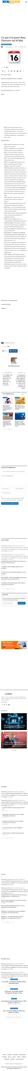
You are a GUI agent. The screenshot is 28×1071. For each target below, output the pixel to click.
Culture (19, 1057)
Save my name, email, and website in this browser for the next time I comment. (13, 499)
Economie (4, 1057)
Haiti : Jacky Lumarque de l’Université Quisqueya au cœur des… (14, 744)
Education (7, 1059)
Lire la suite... (4, 702)
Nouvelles (15, 1054)
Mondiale (4, 44)
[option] (14, 731)
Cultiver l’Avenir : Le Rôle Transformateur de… (13, 833)
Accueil (4, 1054)
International (14, 979)
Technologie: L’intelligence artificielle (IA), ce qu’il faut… (14, 726)
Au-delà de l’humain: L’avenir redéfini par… (12, 827)
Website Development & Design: (8, 1067)
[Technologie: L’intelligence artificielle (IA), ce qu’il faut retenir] (14, 721)
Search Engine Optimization (13, 1068)
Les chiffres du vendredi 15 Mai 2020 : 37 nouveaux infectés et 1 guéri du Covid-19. (7, 380)
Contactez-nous (19, 1059)
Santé (14, 1057)
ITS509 (24, 1067)
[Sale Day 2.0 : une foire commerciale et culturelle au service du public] (20, 400)
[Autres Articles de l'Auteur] (14, 360)
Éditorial (24, 1057)
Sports (10, 1057)
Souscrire (21, 603)
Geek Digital (19, 1067)
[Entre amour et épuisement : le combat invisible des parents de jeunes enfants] (8, 400)
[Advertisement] (14, 21)
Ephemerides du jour (9, 342)
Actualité (14, 739)
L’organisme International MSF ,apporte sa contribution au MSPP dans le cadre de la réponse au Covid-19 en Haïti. (20, 381)
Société (9, 44)
